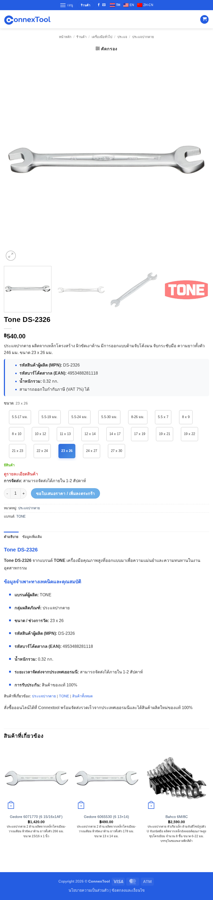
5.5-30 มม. (109, 417)
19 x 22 (189, 434)
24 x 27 (91, 451)
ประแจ (122, 37)
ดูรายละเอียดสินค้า (21, 474)
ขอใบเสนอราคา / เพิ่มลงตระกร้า (65, 493)
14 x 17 (115, 434)
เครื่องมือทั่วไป (102, 37)
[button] (66, 5)
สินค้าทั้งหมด (82, 696)
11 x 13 (65, 434)
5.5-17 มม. (20, 417)
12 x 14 (90, 434)
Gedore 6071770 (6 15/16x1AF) (36, 817)
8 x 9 (186, 417)
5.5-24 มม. (79, 417)
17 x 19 (139, 434)
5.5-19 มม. (50, 417)
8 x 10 (16, 434)
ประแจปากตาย (143, 37)
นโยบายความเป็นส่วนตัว (89, 890)
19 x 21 (164, 434)
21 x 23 (17, 451)
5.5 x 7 (163, 417)
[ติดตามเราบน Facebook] (98, 5)
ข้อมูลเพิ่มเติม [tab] (32, 537)
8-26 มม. (137, 417)
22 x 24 (42, 451)
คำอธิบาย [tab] (11, 537)
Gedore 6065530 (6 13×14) (106, 817)
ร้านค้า (81, 37)
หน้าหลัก (65, 37)
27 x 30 (116, 451)
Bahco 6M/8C (176, 817)
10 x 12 (40, 434)
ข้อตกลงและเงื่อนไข (128, 890)
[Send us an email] (103, 5)
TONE (21, 516)
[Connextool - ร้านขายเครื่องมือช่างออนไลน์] (27, 19)
